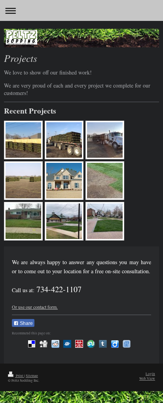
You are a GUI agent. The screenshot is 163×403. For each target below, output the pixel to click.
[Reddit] (55, 344)
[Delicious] (32, 344)
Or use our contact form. (35, 307)
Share (26, 323)
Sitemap (32, 375)
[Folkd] (67, 344)
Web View (147, 378)
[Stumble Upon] (91, 344)
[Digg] (43, 344)
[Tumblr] (103, 344)
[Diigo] (115, 344)
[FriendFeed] (127, 344)
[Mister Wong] (79, 344)
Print (19, 375)
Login (150, 373)
